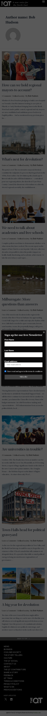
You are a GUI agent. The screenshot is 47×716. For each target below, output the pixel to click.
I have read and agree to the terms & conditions (24, 371)
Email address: (11, 361)
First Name (9, 340)
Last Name (9, 351)
